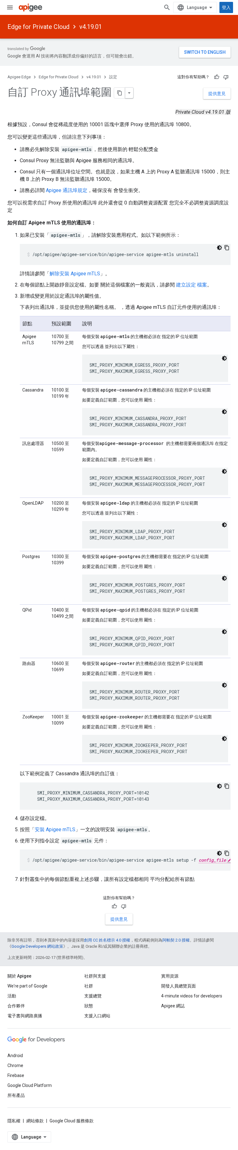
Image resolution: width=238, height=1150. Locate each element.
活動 (11, 995)
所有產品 (16, 1095)
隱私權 (13, 1120)
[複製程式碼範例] (227, 247)
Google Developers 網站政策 (37, 946)
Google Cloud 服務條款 (72, 1120)
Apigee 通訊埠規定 (66, 190)
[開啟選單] (10, 7)
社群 (88, 985)
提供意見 (217, 93)
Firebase (15, 1075)
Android (15, 1055)
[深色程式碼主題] (219, 247)
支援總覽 (93, 995)
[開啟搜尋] (167, 7)
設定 (113, 77)
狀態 (88, 1005)
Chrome (15, 1065)
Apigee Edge (19, 77)
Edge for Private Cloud (38, 26)
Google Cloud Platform (29, 1085)
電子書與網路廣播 (24, 1015)
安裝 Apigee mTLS (55, 829)
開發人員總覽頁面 (178, 985)
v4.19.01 (90, 26)
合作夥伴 (16, 1005)
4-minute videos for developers (191, 995)
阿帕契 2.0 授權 (176, 940)
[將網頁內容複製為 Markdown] (119, 93)
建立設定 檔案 (191, 285)
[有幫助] (216, 77)
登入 (226, 7)
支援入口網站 (97, 1015)
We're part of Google (27, 985)
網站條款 (35, 1120)
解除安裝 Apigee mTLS (75, 274)
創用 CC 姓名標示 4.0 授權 (107, 940)
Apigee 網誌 (173, 1005)
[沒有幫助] (226, 77)
